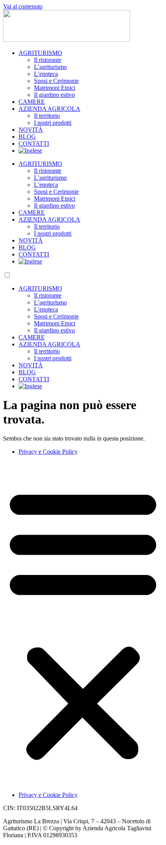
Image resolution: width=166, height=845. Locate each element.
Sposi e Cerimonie (56, 80)
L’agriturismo (50, 67)
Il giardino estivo (54, 94)
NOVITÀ (31, 129)
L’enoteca (46, 74)
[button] (83, 623)
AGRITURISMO (40, 53)
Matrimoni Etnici (54, 87)
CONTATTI (34, 143)
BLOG (27, 136)
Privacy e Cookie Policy (48, 451)
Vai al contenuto (22, 6)
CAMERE (32, 101)
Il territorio (47, 115)
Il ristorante (47, 60)
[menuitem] (30, 150)
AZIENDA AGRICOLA (49, 108)
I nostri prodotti (52, 122)
